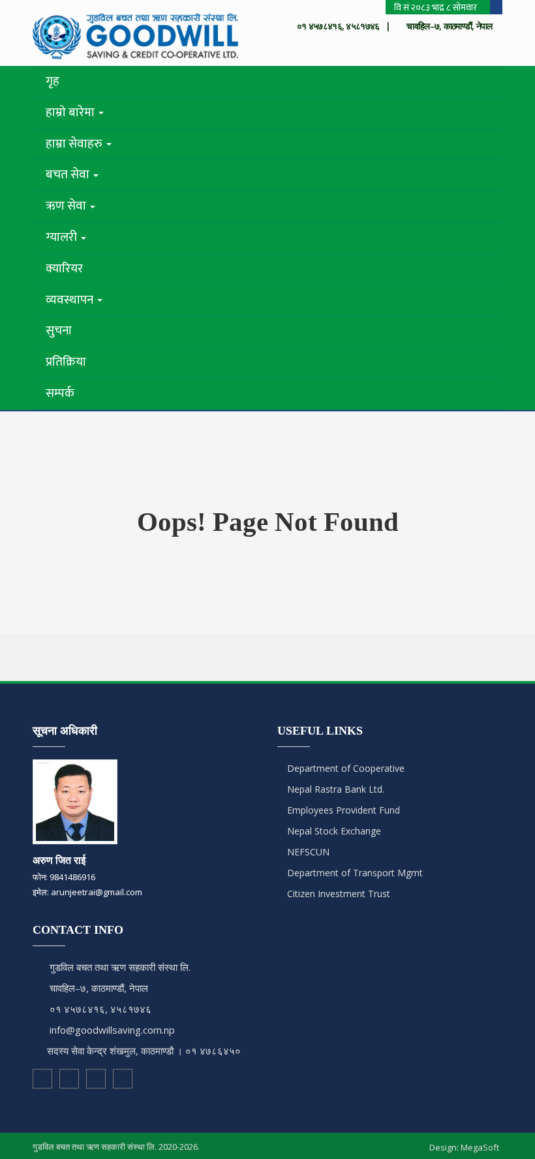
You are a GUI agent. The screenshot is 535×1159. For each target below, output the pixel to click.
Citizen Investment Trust (337, 893)
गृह (52, 81)
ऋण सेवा (67, 206)
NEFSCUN (306, 852)
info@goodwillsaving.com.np (112, 1029)
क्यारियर (64, 269)
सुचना (59, 331)
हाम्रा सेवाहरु (75, 144)
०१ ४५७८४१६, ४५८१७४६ (100, 1008)
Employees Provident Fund (342, 810)
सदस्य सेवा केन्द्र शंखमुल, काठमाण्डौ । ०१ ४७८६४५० (144, 1050)
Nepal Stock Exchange (332, 831)
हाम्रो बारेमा (71, 113)
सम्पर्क (60, 393)
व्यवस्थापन (71, 300)
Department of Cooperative (344, 768)
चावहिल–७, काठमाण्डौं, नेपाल (99, 987)
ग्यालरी (63, 237)
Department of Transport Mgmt (353, 872)
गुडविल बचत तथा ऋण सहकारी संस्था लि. (120, 967)
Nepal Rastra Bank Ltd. (334, 789)
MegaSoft (480, 1147)
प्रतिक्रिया (66, 362)
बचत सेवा (69, 175)
